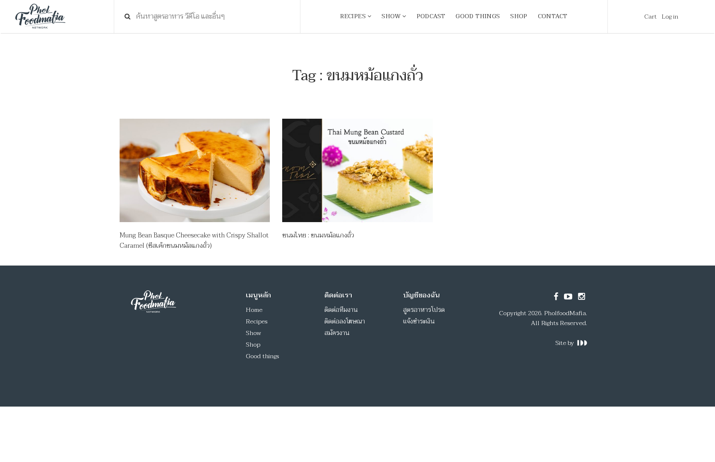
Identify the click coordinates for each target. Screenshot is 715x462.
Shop (253, 344)
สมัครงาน (337, 333)
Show (253, 333)
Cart (650, 16)
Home (254, 309)
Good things (262, 356)
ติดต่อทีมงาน (341, 309)
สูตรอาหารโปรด (424, 309)
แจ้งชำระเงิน (419, 321)
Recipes (256, 321)
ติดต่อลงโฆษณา (344, 321)
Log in (670, 16)
